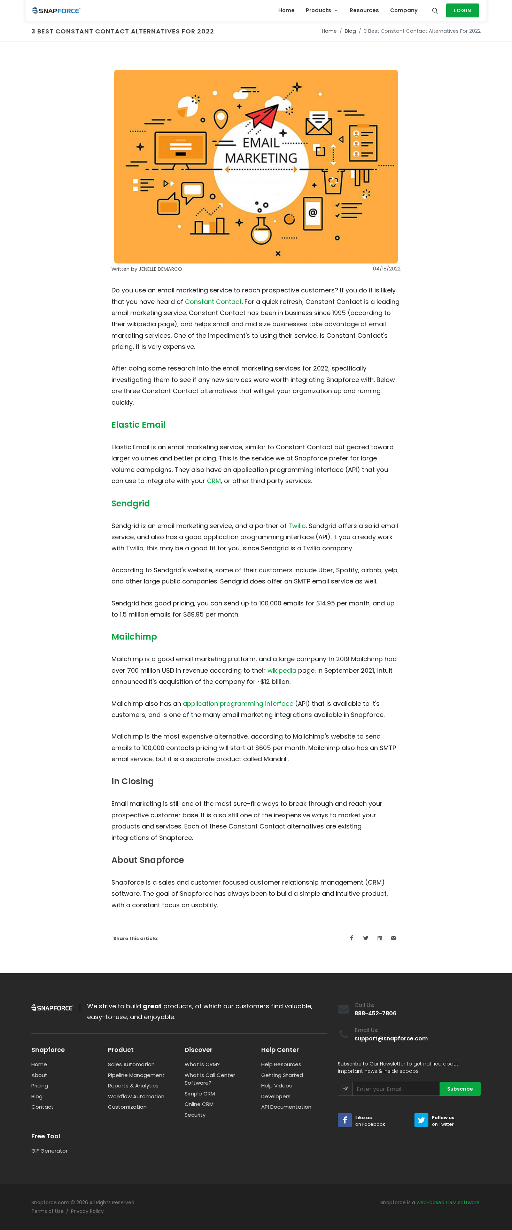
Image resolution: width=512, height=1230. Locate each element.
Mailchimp (134, 636)
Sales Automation (131, 1064)
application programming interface (238, 703)
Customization (127, 1106)
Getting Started (282, 1075)
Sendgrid (130, 503)
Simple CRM (200, 1093)
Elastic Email (138, 424)
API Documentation (286, 1106)
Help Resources (281, 1064)
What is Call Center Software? (210, 1079)
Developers (275, 1096)
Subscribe (460, 1088)
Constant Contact (213, 301)
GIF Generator (49, 1150)
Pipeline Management (136, 1075)
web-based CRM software (448, 1202)
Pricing (39, 1085)
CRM (214, 480)
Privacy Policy (87, 1211)
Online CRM (199, 1104)
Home (329, 31)
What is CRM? (202, 1064)
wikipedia (281, 670)
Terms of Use (47, 1211)
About (39, 1075)
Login (462, 10)
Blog (350, 31)
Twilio (297, 525)
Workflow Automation (136, 1096)
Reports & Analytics (133, 1085)
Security (195, 1114)
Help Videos (276, 1085)
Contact (42, 1106)
